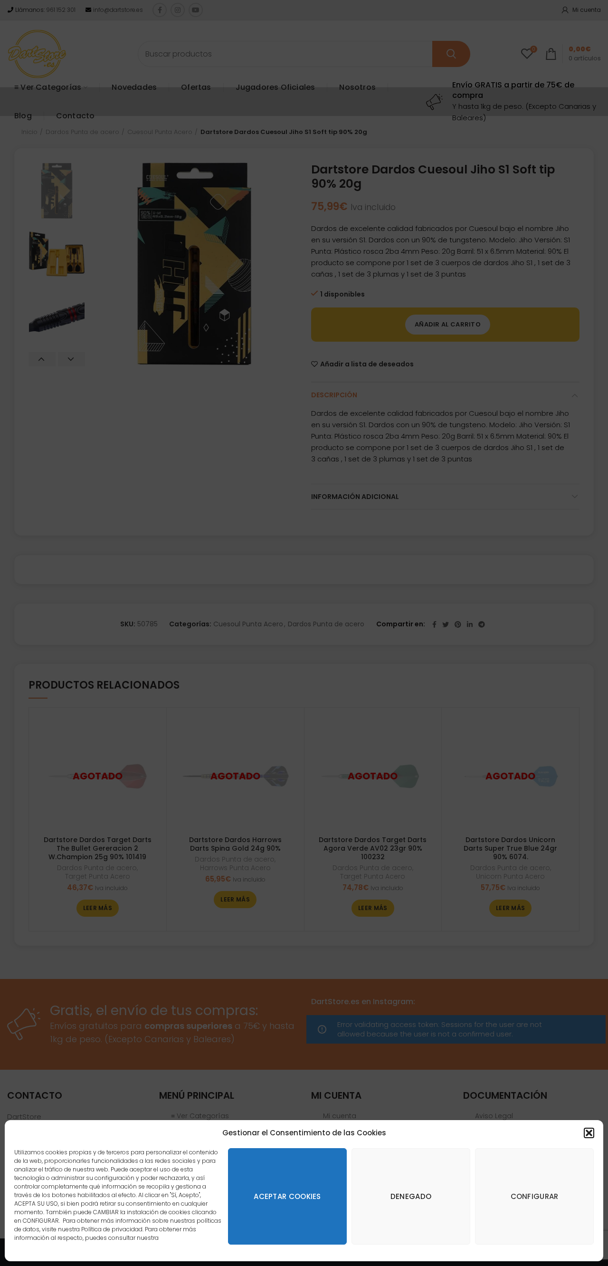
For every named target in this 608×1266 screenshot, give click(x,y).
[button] (589, 1133)
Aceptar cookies (287, 1196)
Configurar (535, 1196)
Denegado (410, 1196)
